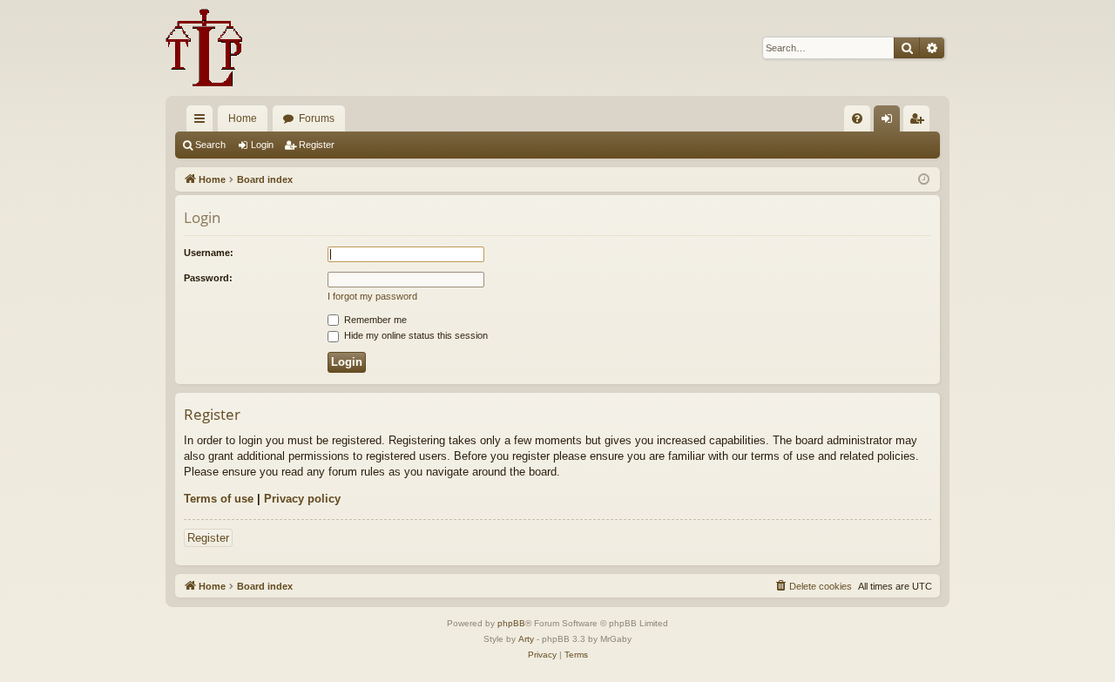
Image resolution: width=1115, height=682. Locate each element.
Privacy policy (302, 498)
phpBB (511, 623)
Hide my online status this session (414, 335)
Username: (208, 252)
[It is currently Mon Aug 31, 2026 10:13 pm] (923, 180)
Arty (526, 639)
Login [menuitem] (890, 122)
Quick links (203, 122)
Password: (208, 278)
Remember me (374, 319)
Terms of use (218, 498)
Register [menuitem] (919, 122)
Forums (316, 118)
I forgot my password (372, 296)
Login (262, 144)
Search (210, 144)
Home (242, 118)
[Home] (204, 48)
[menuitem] (857, 118)
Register (316, 144)
